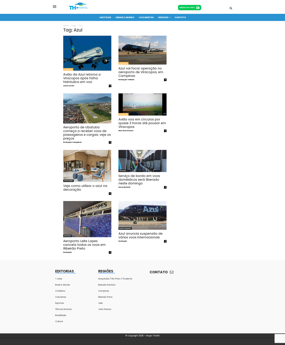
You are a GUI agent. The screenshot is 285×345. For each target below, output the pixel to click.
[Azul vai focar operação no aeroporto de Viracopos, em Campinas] (142, 50)
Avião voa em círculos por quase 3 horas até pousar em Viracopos (142, 123)
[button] (231, 8)
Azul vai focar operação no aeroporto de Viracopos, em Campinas (140, 72)
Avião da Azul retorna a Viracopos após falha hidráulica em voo (82, 78)
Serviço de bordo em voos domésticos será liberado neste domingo (139, 179)
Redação (67, 252)
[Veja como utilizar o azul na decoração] (87, 166)
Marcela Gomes (125, 130)
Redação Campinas (72, 142)
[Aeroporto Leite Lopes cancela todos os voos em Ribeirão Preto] (87, 219)
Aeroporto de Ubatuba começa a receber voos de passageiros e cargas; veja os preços (87, 133)
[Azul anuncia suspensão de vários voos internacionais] (142, 215)
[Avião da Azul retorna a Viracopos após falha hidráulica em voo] (87, 53)
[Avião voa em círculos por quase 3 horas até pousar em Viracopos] (142, 104)
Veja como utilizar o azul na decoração (85, 188)
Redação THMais (126, 79)
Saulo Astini (68, 85)
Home (66, 25)
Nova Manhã (124, 187)
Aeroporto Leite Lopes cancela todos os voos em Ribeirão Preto (84, 245)
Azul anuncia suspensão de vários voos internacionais (140, 235)
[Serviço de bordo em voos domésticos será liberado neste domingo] (142, 161)
